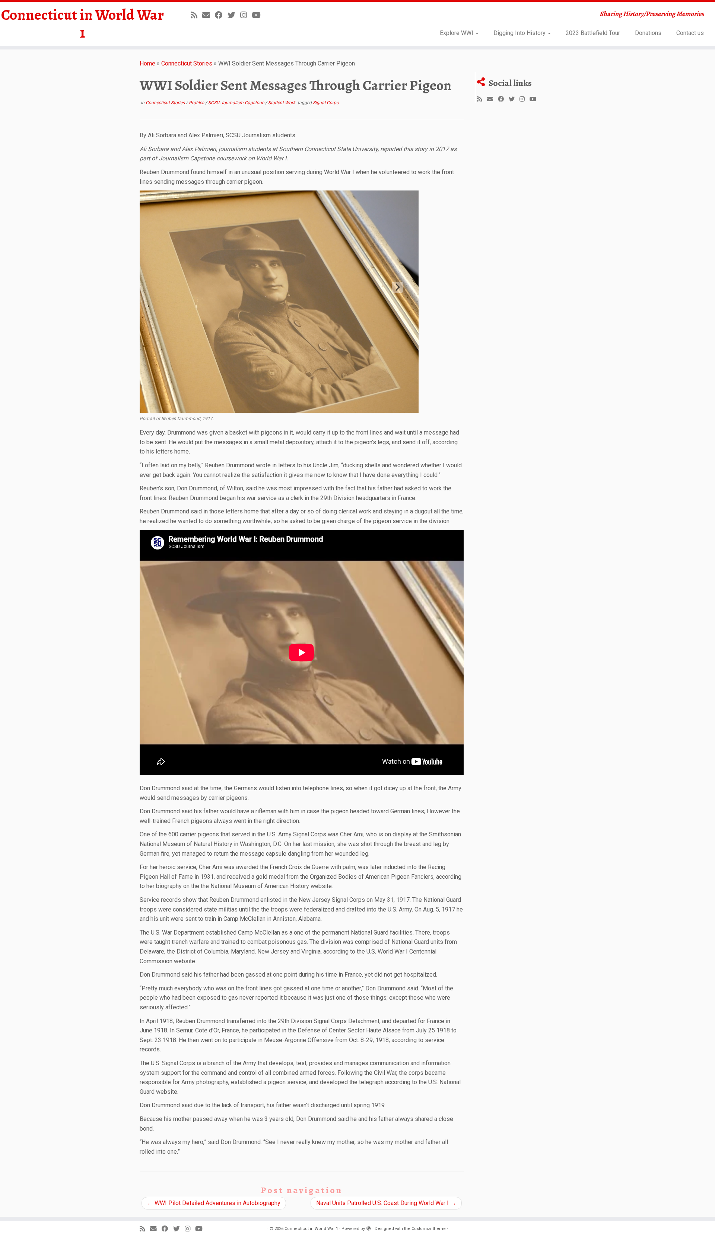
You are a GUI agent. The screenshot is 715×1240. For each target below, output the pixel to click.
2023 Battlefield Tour (593, 32)
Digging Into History (520, 32)
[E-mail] (208, 15)
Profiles (197, 102)
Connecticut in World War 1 (82, 24)
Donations (648, 32)
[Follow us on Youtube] (258, 15)
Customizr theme (428, 1228)
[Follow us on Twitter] (234, 15)
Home (147, 63)
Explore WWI (457, 32)
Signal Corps (326, 102)
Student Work (282, 102)
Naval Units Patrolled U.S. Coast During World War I (386, 1203)
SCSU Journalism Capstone (236, 102)
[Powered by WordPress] (368, 1227)
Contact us (690, 32)
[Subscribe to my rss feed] (196, 15)
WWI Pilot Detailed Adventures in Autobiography (213, 1203)
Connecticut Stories (186, 63)
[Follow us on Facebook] (221, 15)
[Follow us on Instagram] (246, 15)
